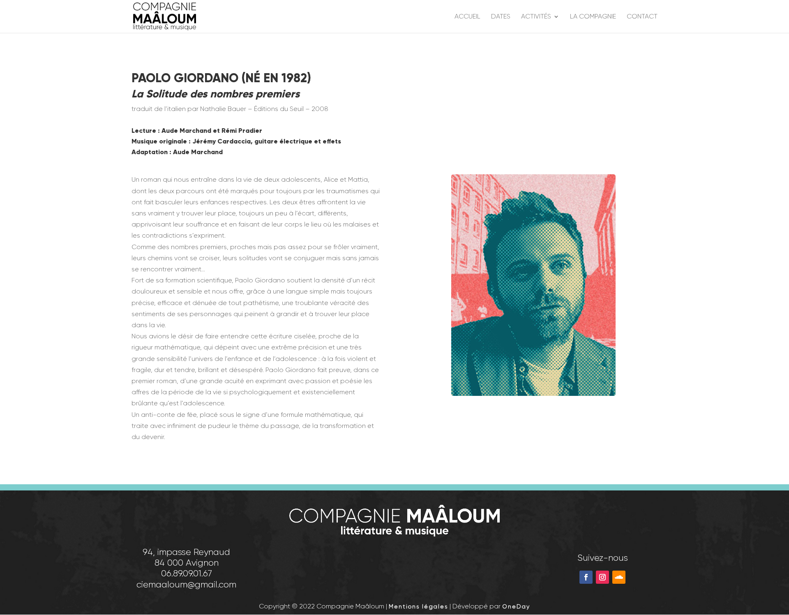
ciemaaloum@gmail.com (186, 584)
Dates (500, 17)
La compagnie (593, 17)
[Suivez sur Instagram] (602, 577)
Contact (642, 17)
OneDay (516, 606)
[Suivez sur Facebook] (586, 577)
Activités (536, 17)
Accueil (467, 17)
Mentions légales (418, 606)
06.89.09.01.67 (186, 573)
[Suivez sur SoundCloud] (618, 577)
